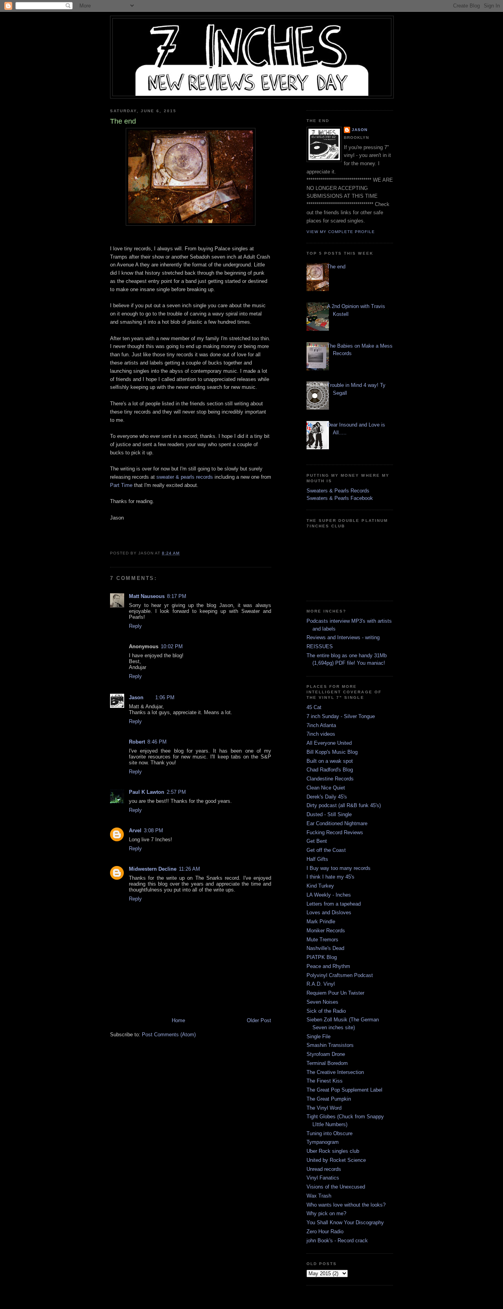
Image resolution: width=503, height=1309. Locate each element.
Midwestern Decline (152, 869)
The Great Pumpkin (329, 1099)
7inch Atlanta (321, 725)
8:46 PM (157, 742)
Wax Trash (319, 1196)
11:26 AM (189, 869)
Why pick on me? (326, 1213)
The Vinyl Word (324, 1108)
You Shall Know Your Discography (345, 1222)
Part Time (121, 485)
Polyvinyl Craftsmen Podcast (340, 975)
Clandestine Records (330, 779)
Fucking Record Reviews (335, 832)
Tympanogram (323, 1142)
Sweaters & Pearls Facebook (340, 498)
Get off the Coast (326, 850)
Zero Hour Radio (325, 1231)
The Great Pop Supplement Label (344, 1090)
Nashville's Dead (325, 948)
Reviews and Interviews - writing (343, 637)
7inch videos (321, 734)
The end (336, 267)
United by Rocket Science (336, 1160)
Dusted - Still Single (329, 814)
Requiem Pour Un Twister (335, 993)
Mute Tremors (322, 940)
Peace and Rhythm (328, 966)
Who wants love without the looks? (346, 1205)
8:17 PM (176, 596)
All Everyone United (329, 743)
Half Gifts (317, 859)
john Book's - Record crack (337, 1240)
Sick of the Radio (326, 1011)
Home (178, 1020)
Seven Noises (322, 1002)
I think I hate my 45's (330, 877)
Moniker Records (326, 930)
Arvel (135, 830)
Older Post (259, 1020)
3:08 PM (153, 830)
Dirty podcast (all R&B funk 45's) (344, 805)
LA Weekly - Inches (329, 895)
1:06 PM (164, 697)
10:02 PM (172, 646)
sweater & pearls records (184, 477)
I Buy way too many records (339, 868)
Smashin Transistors (330, 1045)
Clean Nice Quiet (326, 788)
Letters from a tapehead (334, 904)
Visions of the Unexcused (336, 1187)
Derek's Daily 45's (327, 797)
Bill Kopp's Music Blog (332, 752)
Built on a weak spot (330, 761)
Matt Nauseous (147, 596)
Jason (136, 697)
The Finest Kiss (325, 1081)
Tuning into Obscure (329, 1133)
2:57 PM (176, 792)
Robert (137, 742)
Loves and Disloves (329, 912)
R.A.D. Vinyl (321, 984)
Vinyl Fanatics (323, 1178)
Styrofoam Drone (326, 1054)
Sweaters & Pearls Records (338, 491)
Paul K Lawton (146, 792)
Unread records (324, 1169)
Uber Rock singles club (333, 1151)
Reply (135, 626)
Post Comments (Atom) (169, 1034)
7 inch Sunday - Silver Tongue (341, 716)
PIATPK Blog (322, 957)
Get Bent (317, 841)
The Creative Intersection (335, 1072)
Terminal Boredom (327, 1063)
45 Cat (314, 707)
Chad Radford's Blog (330, 770)
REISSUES (320, 646)
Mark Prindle (321, 921)
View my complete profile (341, 232)
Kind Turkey (320, 886)
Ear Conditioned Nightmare (337, 823)
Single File (318, 1036)
